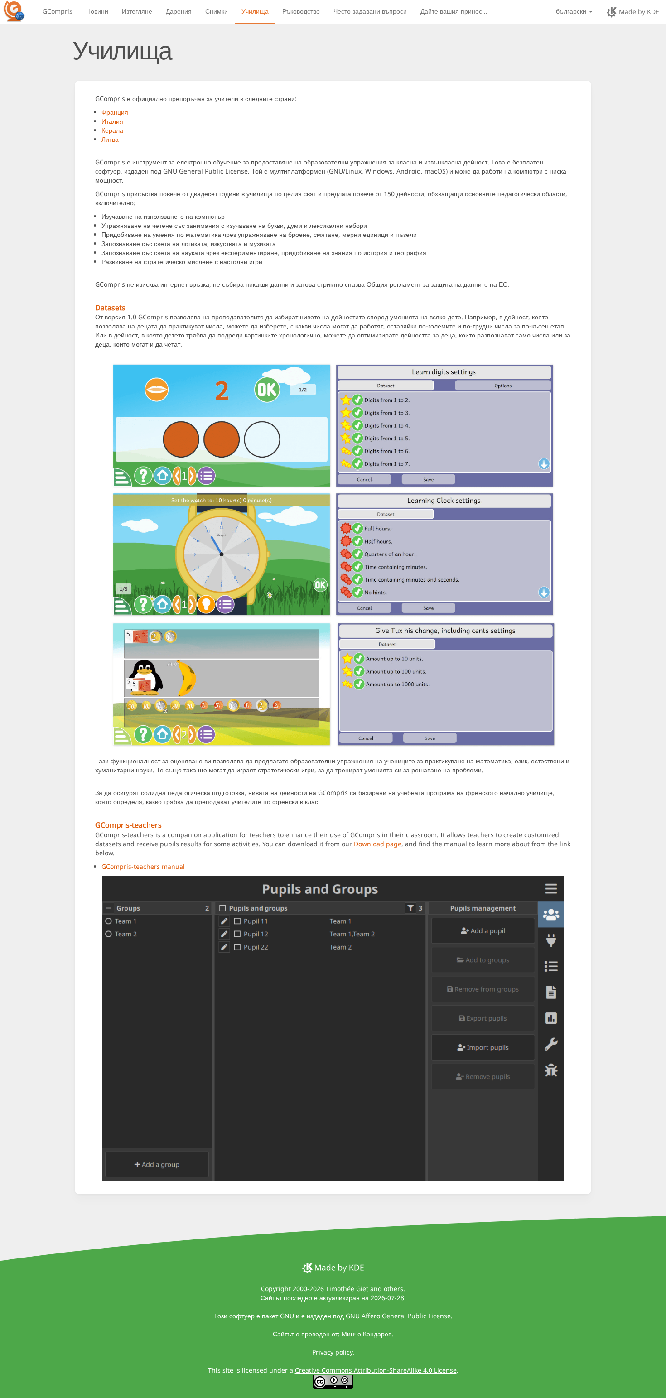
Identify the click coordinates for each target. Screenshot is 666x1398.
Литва (110, 139)
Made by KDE (638, 11)
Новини (97, 11)
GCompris (57, 11)
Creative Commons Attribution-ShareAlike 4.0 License (376, 1370)
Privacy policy (332, 1352)
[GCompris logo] (19, 11)
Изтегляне (137, 11)
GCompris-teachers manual (143, 866)
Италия (112, 121)
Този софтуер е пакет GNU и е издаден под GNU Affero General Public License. (333, 1315)
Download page (377, 843)
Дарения (179, 11)
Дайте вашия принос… (453, 11)
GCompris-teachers (128, 825)
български (572, 11)
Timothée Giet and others (364, 1288)
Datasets (110, 308)
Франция (114, 112)
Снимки (216, 11)
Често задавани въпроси (370, 11)
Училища (255, 11)
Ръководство (301, 11)
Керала (112, 130)
